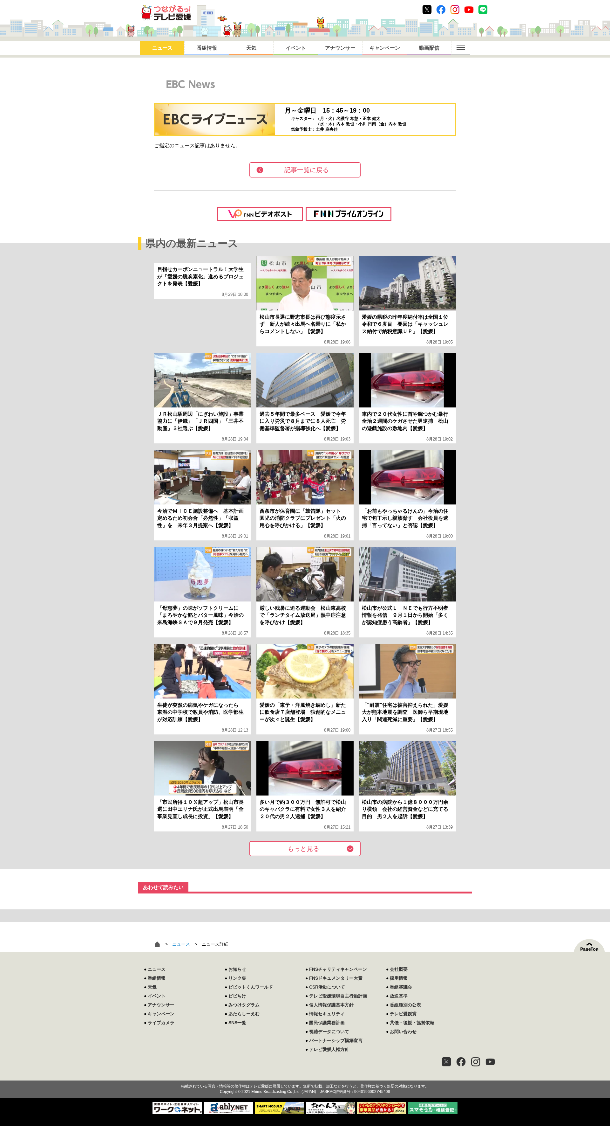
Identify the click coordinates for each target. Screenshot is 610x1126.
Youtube (469, 9)
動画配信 (429, 48)
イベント (296, 48)
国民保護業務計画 (327, 1022)
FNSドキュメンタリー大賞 (336, 978)
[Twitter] (446, 1062)
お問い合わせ (403, 1031)
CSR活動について (327, 987)
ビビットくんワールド (250, 987)
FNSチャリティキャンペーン (338, 969)
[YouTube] (490, 1062)
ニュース (162, 48)
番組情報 (207, 48)
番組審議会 (401, 987)
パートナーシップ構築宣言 (336, 1040)
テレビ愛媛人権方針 (329, 1049)
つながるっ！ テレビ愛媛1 (166, 12)
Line (483, 9)
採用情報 (399, 978)
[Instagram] (475, 1062)
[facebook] (461, 1062)
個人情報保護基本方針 (331, 1004)
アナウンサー (340, 48)
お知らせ (237, 969)
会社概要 (399, 969)
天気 (251, 48)
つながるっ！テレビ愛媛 (305, 1075)
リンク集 (237, 978)
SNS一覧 (237, 1022)
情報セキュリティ (327, 1013)
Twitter (427, 9)
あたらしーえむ (244, 1013)
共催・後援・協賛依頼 (412, 1022)
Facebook (441, 9)
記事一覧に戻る (306, 169)
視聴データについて (329, 1031)
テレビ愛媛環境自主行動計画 (338, 995)
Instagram (455, 9)
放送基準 (399, 995)
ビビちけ (237, 995)
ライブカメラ (161, 1022)
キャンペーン (384, 48)
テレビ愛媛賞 (403, 1013)
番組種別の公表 (405, 1004)
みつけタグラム (244, 1004)
